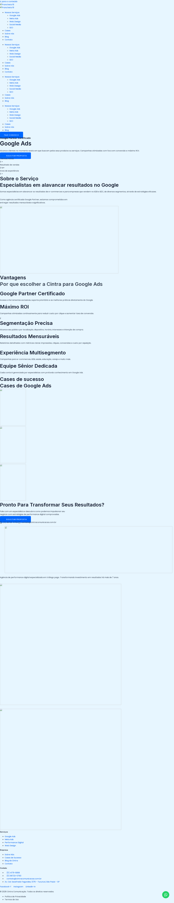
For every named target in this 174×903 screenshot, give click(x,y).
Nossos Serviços (12, 12)
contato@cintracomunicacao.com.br (38, 522)
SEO (11, 27)
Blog (7, 36)
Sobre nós (9, 33)
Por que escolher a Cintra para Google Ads (51, 284)
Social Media (15, 24)
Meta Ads (13, 18)
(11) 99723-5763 (10, 522)
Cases (7, 30)
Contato (9, 39)
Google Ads (14, 15)
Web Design (15, 21)
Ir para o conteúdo (8, 1)
